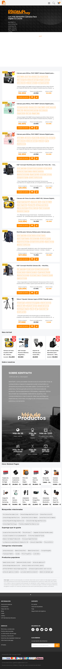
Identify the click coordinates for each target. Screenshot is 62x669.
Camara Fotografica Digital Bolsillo (36, 500)
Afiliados (3, 644)
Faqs (32, 609)
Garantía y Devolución (7, 635)
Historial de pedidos (37, 606)
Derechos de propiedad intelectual (11, 638)
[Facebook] (32, 629)
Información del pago (7, 640)
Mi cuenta (34, 604)
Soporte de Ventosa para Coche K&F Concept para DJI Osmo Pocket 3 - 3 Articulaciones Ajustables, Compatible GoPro (38, 353)
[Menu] (49, 3)
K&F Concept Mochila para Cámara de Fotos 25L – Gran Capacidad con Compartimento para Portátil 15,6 (36, 165)
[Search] (53, 3)
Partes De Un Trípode (46, 479)
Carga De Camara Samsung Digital (5, 500)
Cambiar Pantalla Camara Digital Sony (55, 480)
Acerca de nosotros (6, 604)
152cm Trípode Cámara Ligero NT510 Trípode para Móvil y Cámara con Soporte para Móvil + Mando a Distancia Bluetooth (34, 299)
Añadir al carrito (23, 97)
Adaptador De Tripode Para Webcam (26, 500)
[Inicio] (4, 2)
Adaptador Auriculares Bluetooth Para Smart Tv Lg (46, 500)
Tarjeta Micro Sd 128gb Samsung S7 (35, 480)
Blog (2, 611)
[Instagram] (37, 629)
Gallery (3, 615)
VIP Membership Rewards (8, 618)
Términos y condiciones (7, 629)
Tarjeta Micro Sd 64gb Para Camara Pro (56, 500)
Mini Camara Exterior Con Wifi (15, 500)
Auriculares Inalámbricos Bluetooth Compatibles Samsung (15, 480)
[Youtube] (46, 629)
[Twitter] (41, 629)
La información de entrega (8, 633)
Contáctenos (4, 606)
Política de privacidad (7, 631)
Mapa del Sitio (5, 609)
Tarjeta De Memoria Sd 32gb (5, 480)
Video (2, 613)
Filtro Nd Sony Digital (25, 480)
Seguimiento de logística (38, 611)
